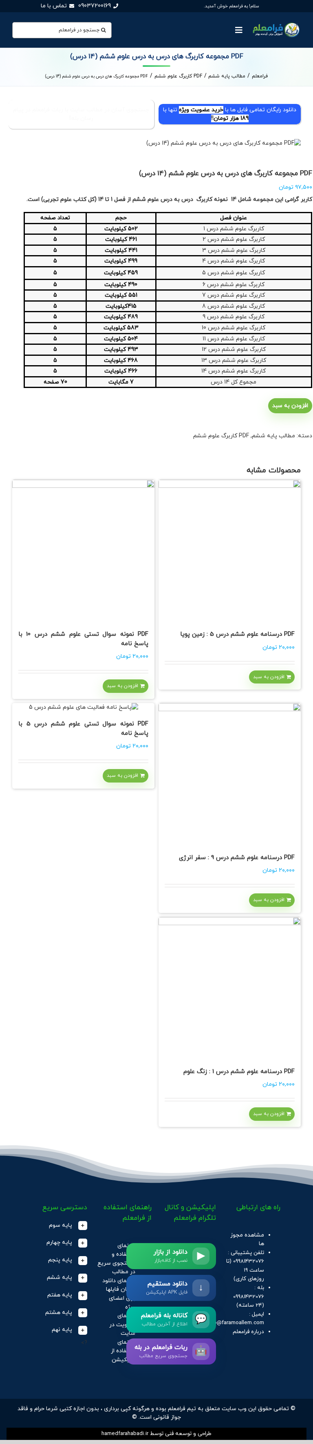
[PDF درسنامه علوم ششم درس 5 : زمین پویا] (230, 551)
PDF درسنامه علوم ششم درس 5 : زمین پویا (237, 634)
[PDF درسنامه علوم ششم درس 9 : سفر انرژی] (230, 774)
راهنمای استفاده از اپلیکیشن (123, 1351)
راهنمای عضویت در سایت (122, 1324)
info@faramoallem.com (235, 1323)
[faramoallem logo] (275, 23)
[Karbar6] (156, 143)
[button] (60, 1226)
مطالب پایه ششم (273, 436)
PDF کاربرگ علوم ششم (221, 436)
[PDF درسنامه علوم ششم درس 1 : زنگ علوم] (230, 988)
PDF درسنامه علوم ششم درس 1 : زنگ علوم (239, 1071)
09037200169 (94, 6)
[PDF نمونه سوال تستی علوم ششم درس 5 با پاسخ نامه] (83, 707)
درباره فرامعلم (248, 1332)
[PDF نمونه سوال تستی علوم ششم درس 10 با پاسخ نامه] (83, 551)
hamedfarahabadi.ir (124, 1433)
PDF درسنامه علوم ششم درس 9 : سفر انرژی (237, 857)
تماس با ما (54, 6)
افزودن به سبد (290, 406)
